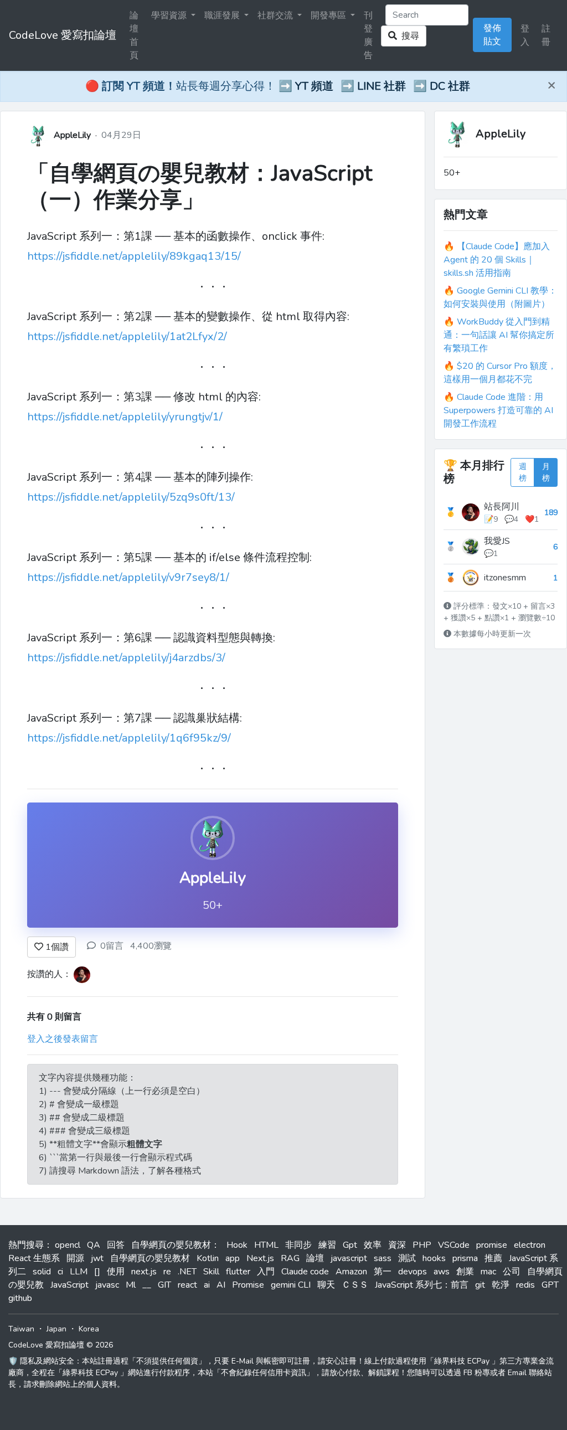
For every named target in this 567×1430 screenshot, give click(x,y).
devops (412, 1272)
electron (529, 1245)
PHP (422, 1245)
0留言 (111, 946)
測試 (407, 1258)
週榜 (523, 472)
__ (146, 1285)
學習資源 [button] (170, 15)
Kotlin (208, 1258)
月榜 (546, 472)
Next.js (260, 1258)
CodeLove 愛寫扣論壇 (62, 35)
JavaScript (69, 1285)
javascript (349, 1258)
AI (221, 1285)
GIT (164, 1285)
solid (42, 1272)
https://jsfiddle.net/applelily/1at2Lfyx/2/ (127, 336)
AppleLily (72, 135)
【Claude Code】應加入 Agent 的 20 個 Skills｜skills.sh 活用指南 (497, 259)
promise (491, 1245)
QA (93, 1245)
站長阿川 (501, 507)
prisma (465, 1258)
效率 (373, 1245)
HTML (266, 1245)
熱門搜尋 (26, 1245)
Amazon (351, 1272)
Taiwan (21, 1329)
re (167, 1272)
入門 (266, 1272)
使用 (116, 1272)
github (20, 1298)
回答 (116, 1245)
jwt (97, 1258)
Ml (131, 1285)
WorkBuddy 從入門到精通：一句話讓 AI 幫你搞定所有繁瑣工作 (499, 335)
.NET (187, 1272)
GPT (550, 1285)
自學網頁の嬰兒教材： (175, 1245)
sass (382, 1258)
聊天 (326, 1285)
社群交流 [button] (276, 15)
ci (60, 1272)
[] (97, 1272)
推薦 (493, 1258)
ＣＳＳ (355, 1285)
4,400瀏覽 (151, 946)
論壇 (315, 1258)
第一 (382, 1272)
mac (488, 1272)
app (232, 1258)
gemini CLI (291, 1285)
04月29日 (121, 135)
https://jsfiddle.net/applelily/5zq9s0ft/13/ (131, 497)
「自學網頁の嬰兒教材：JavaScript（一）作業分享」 (199, 186)
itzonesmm (505, 578)
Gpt (350, 1245)
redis (525, 1285)
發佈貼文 (492, 35)
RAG (290, 1258)
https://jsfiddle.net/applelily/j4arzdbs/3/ (126, 657)
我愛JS (497, 541)
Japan (56, 1329)
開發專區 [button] (329, 15)
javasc (107, 1285)
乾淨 (500, 1285)
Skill (211, 1272)
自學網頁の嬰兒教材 (150, 1258)
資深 (397, 1245)
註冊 (546, 35)
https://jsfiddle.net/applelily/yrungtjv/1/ (125, 416)
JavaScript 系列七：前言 (421, 1285)
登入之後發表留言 (62, 1039)
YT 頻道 (314, 86)
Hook (237, 1245)
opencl (67, 1245)
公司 (511, 1272)
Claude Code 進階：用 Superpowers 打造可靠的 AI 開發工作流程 (498, 410)
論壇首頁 (134, 35)
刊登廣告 (368, 35)
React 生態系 (34, 1258)
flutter (238, 1272)
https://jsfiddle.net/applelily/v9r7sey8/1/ (128, 577)
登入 (524, 35)
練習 (327, 1245)
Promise (248, 1285)
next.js (144, 1272)
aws (442, 1272)
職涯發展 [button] (223, 15)
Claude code (305, 1272)
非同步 (298, 1245)
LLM (78, 1272)
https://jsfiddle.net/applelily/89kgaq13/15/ (134, 256)
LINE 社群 (381, 86)
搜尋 (408, 36)
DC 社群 (450, 86)
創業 (465, 1272)
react (187, 1285)
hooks (434, 1258)
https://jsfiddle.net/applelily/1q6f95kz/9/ (129, 738)
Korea (89, 1329)
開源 (75, 1258)
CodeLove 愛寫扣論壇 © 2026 (60, 1345)
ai (207, 1285)
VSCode (454, 1245)
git (480, 1285)
